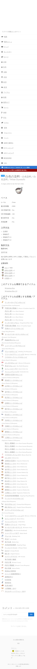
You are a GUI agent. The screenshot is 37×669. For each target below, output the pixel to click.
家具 (5, 87)
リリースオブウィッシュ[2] (20, 354)
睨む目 (12, 553)
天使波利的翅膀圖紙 (19, 496)
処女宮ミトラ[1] (16, 481)
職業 (5, 37)
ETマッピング (9, 148)
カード (6, 57)
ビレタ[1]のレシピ (17, 363)
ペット (6, 138)
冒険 (5, 128)
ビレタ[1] (11, 458)
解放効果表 (8, 158)
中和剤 (7, 278)
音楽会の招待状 (10, 571)
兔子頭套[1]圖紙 (10, 559)
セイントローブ (14, 519)
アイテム (6, 92)
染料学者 (4, 252)
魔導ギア (6, 102)
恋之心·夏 (14, 311)
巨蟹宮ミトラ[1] (16, 475)
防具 (4, 67)
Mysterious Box (10, 288)
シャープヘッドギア (16, 533)
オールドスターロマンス (18, 527)
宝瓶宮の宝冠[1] (17, 461)
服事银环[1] (9, 577)
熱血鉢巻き (16, 530)
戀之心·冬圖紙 (18, 449)
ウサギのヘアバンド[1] (18, 455)
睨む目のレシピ (18, 507)
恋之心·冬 (14, 317)
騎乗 (4, 97)
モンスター (8, 52)
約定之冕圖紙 (17, 565)
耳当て (10, 539)
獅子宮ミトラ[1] (15, 478)
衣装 (5, 77)
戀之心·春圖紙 (18, 452)
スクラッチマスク (15, 556)
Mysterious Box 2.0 (11, 291)
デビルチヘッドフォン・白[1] (15, 591)
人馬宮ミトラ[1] (17, 493)
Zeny (6, 268)
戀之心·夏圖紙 (18, 443)
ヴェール (12, 536)
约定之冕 (13, 562)
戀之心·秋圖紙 (18, 446)
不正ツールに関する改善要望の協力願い (15, 170)
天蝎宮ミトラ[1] (16, 487)
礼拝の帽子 (9, 585)
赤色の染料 (8, 273)
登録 (31, 614)
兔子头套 (12, 542)
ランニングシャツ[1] (16, 372)
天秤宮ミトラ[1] (16, 484)
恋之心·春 (14, 320)
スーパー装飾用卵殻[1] (13, 574)
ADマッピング (9, 153)
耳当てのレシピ (16, 366)
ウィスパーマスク (16, 548)
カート (6, 107)
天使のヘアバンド (15, 524)
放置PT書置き (8, 143)
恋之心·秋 (14, 314)
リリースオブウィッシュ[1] (20, 516)
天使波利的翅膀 (15, 545)
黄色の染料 (8, 276)
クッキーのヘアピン (19, 323)
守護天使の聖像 (18, 326)
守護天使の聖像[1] (19, 308)
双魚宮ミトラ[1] (16, 463)
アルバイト (8, 133)
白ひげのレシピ (17, 504)
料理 (5, 82)
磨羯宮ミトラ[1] (17, 490)
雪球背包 (8, 583)
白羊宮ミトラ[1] (16, 466)
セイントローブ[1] (16, 369)
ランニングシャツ (15, 521)
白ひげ (12, 551)
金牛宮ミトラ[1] (16, 469)
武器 (4, 62)
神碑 (4, 112)
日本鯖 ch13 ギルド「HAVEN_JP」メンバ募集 (17, 167)
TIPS (5, 163)
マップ (6, 47)
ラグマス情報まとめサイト (11, 32)
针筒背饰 (8, 580)
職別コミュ (8, 42)
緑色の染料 (8, 270)
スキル (6, 122)
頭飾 (5, 72)
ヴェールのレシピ (18, 351)
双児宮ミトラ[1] (16, 472)
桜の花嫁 (12, 568)
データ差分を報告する (18, 639)
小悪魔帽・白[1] (10, 588)
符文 (4, 118)
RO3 (18, 643)
